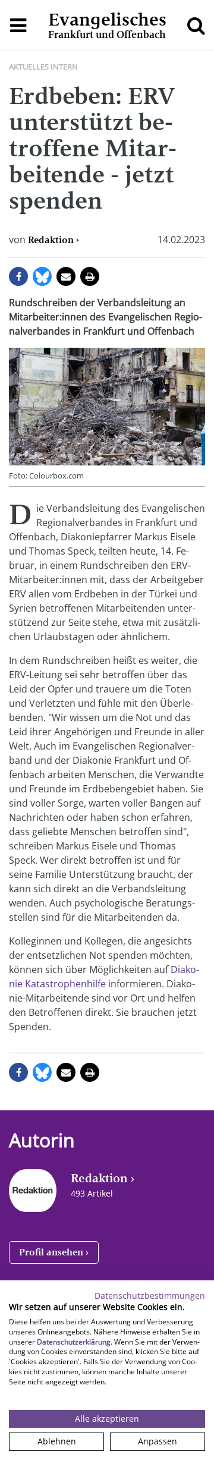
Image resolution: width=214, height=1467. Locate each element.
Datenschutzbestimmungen (150, 1295)
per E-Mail (65, 276)
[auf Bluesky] (42, 276)
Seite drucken (89, 276)
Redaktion (51, 239)
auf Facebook (18, 276)
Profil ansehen (51, 1252)
